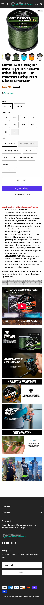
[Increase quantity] (14, 169)
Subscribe (22, 572)
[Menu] (2, 4)
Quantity (5, 165)
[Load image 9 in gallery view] (22, 30)
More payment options (22, 194)
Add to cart (22, 180)
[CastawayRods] (22, 4)
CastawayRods (10, 596)
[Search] (8, 4)
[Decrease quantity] (4, 169)
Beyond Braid (8, 93)
